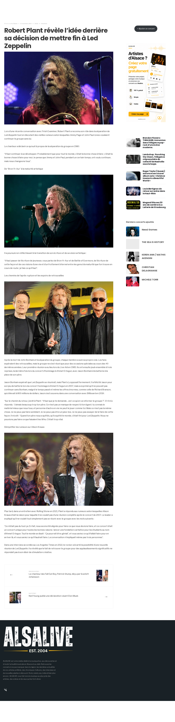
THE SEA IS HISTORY (153, 242)
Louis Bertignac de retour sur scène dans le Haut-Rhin (154, 191)
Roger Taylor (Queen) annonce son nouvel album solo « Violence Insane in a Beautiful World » (154, 176)
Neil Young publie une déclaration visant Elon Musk (53, 595)
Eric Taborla (14, 23)
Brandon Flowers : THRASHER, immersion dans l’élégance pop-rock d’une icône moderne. (154, 143)
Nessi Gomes (149, 229)
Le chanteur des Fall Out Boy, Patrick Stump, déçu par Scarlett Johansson (59, 574)
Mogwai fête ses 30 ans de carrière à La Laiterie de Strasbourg (154, 205)
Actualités (44, 23)
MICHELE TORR (150, 279)
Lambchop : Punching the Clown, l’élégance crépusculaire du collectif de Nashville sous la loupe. (154, 159)
